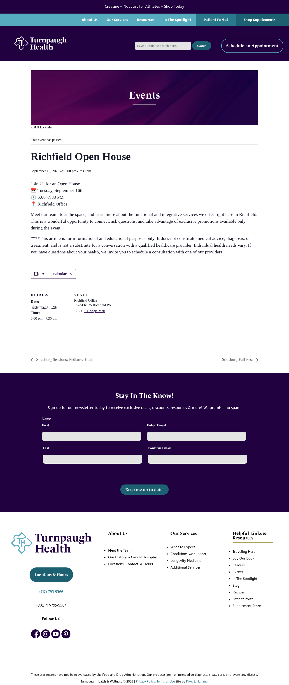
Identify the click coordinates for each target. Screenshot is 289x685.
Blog (236, 585)
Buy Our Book (243, 558)
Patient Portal (216, 19)
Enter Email (156, 425)
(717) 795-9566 (51, 592)
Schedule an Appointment (252, 45)
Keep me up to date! (144, 489)
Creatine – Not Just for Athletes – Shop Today (144, 6)
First (45, 425)
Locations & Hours (51, 574)
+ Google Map (94, 311)
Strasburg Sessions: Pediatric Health (65, 359)
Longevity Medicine (185, 560)
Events (238, 572)
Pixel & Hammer (197, 682)
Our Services (117, 19)
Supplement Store (247, 606)
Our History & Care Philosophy (132, 557)
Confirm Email (159, 448)
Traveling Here (244, 551)
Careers (239, 565)
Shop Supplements (259, 19)
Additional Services (185, 567)
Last (46, 448)
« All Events (41, 127)
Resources (145, 19)
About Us (90, 19)
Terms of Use (166, 682)
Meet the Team (120, 550)
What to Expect (182, 547)
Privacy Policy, (146, 682)
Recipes (239, 592)
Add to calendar (54, 274)
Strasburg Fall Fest (238, 359)
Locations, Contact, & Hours (130, 564)
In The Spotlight (177, 19)
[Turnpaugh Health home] (40, 43)
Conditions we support (188, 554)
